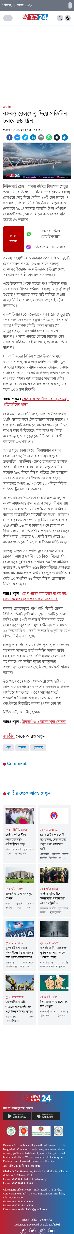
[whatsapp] (49, 137)
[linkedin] (33, 137)
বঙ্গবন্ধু (22, 747)
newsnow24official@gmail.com (29, 1209)
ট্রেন (8, 747)
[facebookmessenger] (17, 137)
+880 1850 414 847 (22, 1202)
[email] (41, 137)
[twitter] (25, 137)
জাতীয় (7, 107)
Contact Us (46, 1220)
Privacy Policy (29, 1220)
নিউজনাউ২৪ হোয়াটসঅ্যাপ (51, 234)
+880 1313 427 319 (22, 1206)
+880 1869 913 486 (22, 1183)
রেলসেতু (38, 747)
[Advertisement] (37, 64)
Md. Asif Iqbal (51, 1225)
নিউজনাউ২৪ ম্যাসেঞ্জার (49, 247)
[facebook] (9, 137)
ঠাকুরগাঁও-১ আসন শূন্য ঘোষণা (44, 721)
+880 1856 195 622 (22, 1179)
